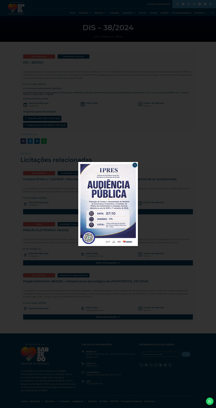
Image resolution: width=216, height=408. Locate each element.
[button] (210, 401)
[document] (108, 204)
